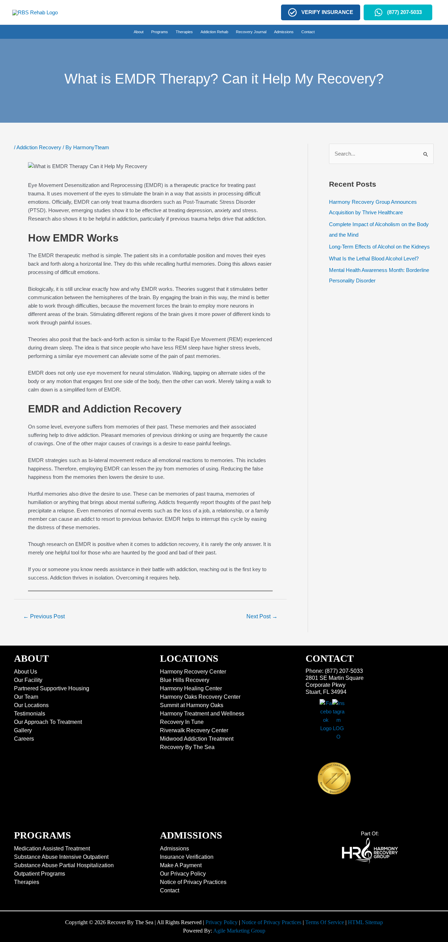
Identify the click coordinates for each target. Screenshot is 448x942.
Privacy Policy (221, 922)
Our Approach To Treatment (48, 722)
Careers (24, 739)
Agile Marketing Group (239, 931)
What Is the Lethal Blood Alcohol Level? (374, 258)
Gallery (23, 730)
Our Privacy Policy (183, 874)
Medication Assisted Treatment (52, 848)
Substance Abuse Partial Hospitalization (64, 865)
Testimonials (29, 714)
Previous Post (44, 616)
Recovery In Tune (182, 722)
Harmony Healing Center (191, 688)
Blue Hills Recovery (184, 680)
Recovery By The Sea (187, 747)
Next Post (262, 616)
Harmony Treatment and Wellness (202, 714)
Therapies (26, 882)
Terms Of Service (324, 922)
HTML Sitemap (365, 922)
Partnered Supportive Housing (51, 688)
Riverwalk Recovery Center (194, 730)
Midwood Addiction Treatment (196, 739)
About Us (25, 672)
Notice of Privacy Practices (193, 882)
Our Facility (28, 680)
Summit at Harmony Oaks (191, 705)
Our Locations (31, 705)
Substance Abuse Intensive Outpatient (61, 857)
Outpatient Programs (39, 874)
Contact (169, 890)
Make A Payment (181, 865)
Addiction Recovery (38, 147)
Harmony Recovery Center (193, 672)
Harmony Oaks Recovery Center (200, 697)
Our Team (26, 697)
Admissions (174, 848)
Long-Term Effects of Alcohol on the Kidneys (379, 247)
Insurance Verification (187, 857)
